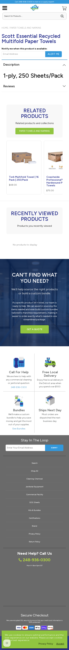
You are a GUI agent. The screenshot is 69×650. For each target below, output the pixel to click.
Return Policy (34, 542)
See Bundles (18, 428)
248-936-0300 (19, 387)
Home (5, 27)
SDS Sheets (34, 502)
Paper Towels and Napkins (25, 27)
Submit (54, 448)
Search (35, 463)
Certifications (34, 518)
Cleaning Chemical (34, 479)
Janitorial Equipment (34, 487)
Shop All (34, 471)
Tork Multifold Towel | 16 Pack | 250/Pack (24, 178)
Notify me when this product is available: (24, 48)
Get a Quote (34, 329)
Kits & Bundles (34, 510)
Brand (34, 526)
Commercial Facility (34, 494)
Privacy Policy (34, 534)
